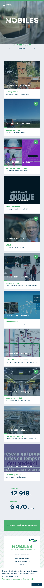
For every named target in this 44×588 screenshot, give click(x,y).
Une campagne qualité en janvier (16, 477)
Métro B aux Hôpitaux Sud (16, 168)
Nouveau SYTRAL (13, 283)
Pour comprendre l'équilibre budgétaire (18, 400)
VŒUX (8, 245)
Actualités (26, 85)
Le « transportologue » (15, 436)
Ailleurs (24, 430)
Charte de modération (22, 561)
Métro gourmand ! (13, 92)
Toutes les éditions (22, 555)
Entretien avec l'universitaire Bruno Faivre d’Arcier (21, 439)
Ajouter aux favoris (22, 558)
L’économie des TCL (14, 398)
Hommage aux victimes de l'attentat (17, 209)
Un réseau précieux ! (14, 475)
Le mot (23, 239)
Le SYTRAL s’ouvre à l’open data (19, 360)
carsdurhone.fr (12, 321)
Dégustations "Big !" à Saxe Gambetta (17, 94)
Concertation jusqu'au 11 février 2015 (17, 171)
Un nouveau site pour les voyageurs (17, 324)
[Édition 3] (34, 48)
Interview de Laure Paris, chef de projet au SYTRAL (21, 362)
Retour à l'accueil (22, 15)
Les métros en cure (13, 130)
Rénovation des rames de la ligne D (17, 132)
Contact (22, 564)
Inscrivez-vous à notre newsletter (22, 525)
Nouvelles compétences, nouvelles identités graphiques (22, 285)
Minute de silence (13, 207)
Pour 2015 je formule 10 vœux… (15, 247)
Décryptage (25, 392)
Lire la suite (22, 79)
